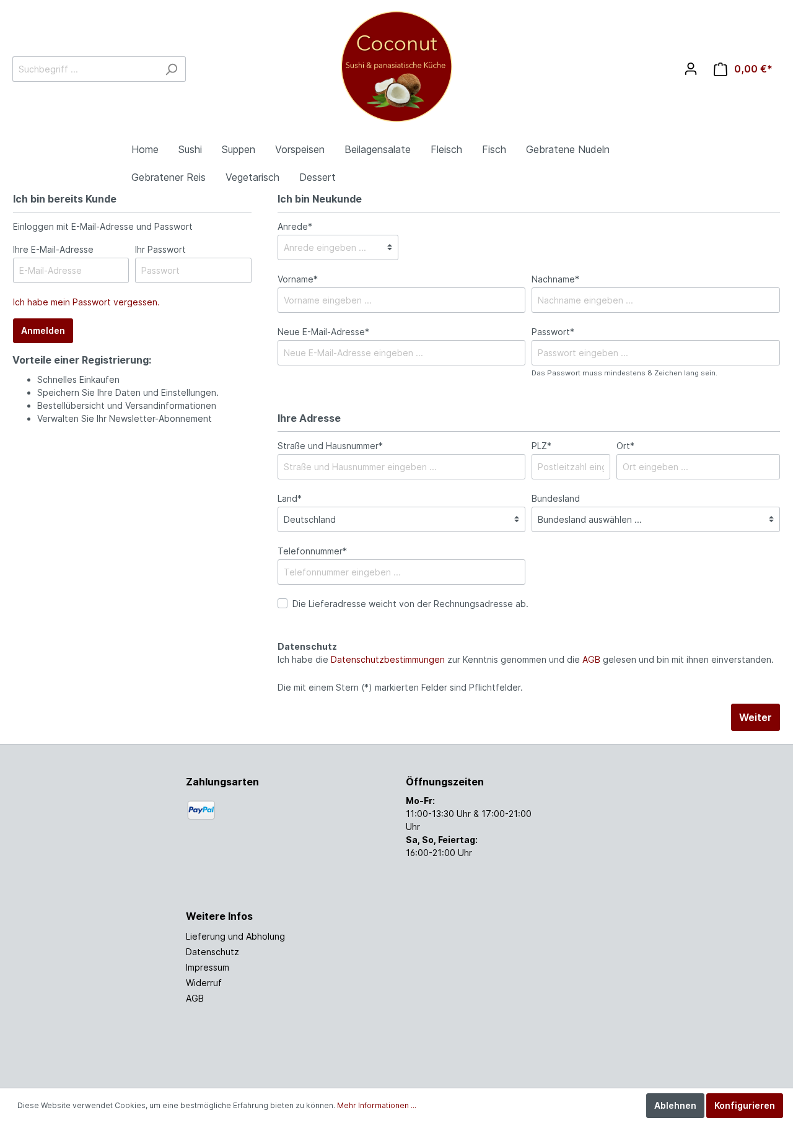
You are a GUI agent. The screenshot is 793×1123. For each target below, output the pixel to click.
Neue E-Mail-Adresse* (323, 331)
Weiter (755, 717)
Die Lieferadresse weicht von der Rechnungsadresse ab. (410, 603)
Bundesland (556, 498)
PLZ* (541, 445)
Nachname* (555, 279)
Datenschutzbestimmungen (388, 659)
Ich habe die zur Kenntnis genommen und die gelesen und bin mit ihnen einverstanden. (526, 659)
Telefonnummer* (312, 551)
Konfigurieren (744, 1105)
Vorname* (298, 279)
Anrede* (295, 226)
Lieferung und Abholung (235, 936)
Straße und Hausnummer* (330, 445)
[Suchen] (171, 69)
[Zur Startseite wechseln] (396, 66)
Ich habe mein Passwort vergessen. (86, 302)
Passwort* (553, 331)
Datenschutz (212, 951)
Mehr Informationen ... (376, 1105)
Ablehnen (675, 1105)
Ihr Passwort (160, 249)
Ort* (625, 445)
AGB (591, 659)
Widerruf (204, 982)
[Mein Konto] (691, 68)
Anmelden (43, 330)
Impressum (207, 967)
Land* (290, 498)
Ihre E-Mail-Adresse (53, 249)
